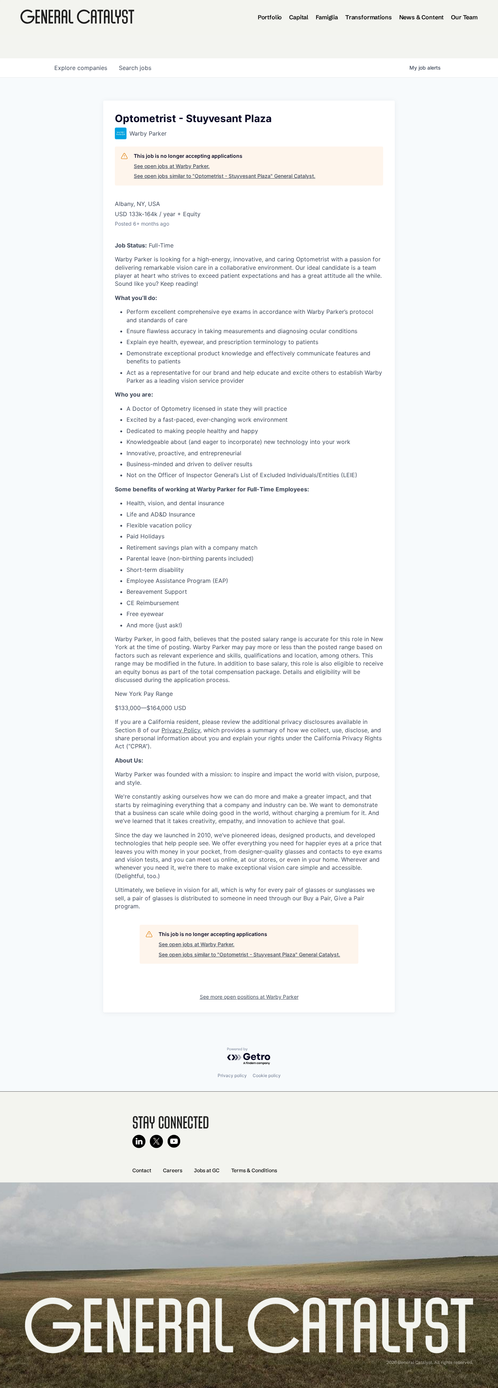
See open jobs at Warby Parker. (172, 166)
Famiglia (327, 17)
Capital (298, 17)
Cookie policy (267, 1075)
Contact (141, 1170)
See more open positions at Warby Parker (249, 997)
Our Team (464, 17)
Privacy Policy (181, 730)
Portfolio (270, 17)
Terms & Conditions (254, 1170)
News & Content (421, 17)
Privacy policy (232, 1075)
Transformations (368, 17)
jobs (135, 67)
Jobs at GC (206, 1170)
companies (80, 67)
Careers (172, 1170)
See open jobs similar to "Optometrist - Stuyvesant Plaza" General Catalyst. (224, 176)
